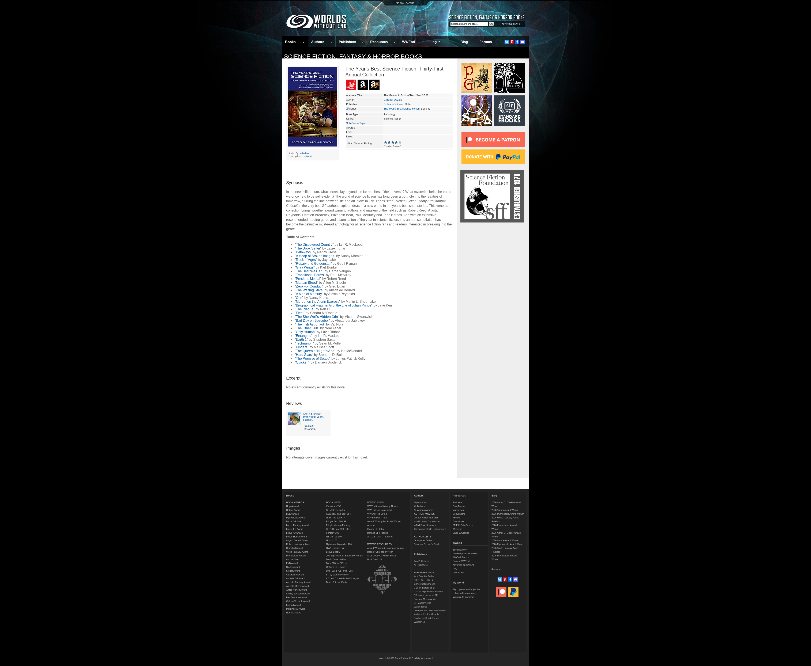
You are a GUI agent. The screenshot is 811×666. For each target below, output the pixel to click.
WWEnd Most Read (377, 517)
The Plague (304, 309)
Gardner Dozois (393, 99)
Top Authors (420, 502)
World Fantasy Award (297, 552)
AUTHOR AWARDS (424, 514)
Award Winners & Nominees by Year (385, 548)
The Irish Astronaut (310, 324)
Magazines (458, 510)
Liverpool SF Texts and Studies (430, 610)
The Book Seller (308, 248)
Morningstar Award (295, 609)
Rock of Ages (306, 260)
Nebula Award (293, 510)
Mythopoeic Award (295, 517)
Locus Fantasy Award (297, 525)
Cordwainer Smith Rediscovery (430, 529)
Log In (435, 42)
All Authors (419, 506)
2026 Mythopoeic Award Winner (507, 514)
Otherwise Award (295, 574)
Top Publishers (421, 561)
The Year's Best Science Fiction (402, 108)
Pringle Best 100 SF (336, 521)
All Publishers (421, 565)
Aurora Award (293, 559)
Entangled (303, 336)
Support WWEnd (461, 561)
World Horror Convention (427, 521)
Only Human (305, 332)
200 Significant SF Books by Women (344, 555)
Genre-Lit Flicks (375, 529)
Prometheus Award (296, 555)
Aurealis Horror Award (297, 586)
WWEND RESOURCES (379, 544)
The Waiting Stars (309, 290)
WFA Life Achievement (425, 525)
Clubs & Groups (461, 533)
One (299, 298)
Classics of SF (333, 506)
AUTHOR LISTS (422, 536)
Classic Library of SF (424, 587)
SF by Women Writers (337, 574)
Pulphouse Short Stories (426, 618)
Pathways (303, 252)
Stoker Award (293, 571)
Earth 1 (301, 339)
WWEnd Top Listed (377, 514)
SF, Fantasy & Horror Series (381, 555)
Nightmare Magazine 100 (339, 544)
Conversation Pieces (424, 584)
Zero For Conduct (309, 286)
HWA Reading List (335, 548)
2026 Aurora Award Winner (505, 510)
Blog (464, 42)
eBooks (456, 517)
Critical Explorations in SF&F (428, 591)
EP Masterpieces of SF (426, 595)
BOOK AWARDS (295, 502)
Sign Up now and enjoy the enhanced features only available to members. (466, 593)
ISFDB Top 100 (334, 536)
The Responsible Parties (465, 553)
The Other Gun (307, 328)
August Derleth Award (297, 540)
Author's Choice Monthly (426, 614)
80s (345, 571)
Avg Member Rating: (360, 143)
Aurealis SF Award (295, 578)
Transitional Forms (310, 275)
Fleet (299, 313)
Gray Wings (304, 267)
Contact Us (458, 572)
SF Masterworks (422, 603)
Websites (457, 529)
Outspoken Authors (424, 540)
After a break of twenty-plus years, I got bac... (314, 416)
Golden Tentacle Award (298, 601)
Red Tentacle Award (296, 597)
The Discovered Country (314, 244)
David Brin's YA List (336, 559)
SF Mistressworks (335, 510)
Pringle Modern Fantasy (338, 525)
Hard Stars (304, 355)
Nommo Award (293, 612)
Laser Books (420, 606)
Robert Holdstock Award (298, 544)
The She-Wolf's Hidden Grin (317, 317)
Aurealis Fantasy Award (298, 582)
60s (334, 571)
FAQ (455, 568)
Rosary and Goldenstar (313, 263)
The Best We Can (309, 271)
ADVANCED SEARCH (511, 24)
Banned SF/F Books (377, 533)
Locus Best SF (333, 552)
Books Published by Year (380, 552)
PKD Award (292, 563)
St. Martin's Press (393, 104)
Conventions (459, 514)
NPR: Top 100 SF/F (336, 517)
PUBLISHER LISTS (424, 572)
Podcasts (457, 502)
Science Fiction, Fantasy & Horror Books (353, 56)
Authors (317, 42)
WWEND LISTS (375, 502)
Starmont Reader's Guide (427, 544)
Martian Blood (306, 282)
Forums (485, 42)
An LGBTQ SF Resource (380, 536)
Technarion (304, 343)
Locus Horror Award (296, 536)
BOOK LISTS (333, 502)
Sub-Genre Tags (355, 123)
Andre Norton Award (296, 590)
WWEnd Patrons (461, 557)
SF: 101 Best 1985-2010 (338, 529)
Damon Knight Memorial (426, 517)
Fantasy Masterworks (425, 599)
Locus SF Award (294, 521)
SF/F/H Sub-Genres (463, 525)
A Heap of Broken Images (315, 256)
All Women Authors (423, 510)
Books (290, 42)
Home (381, 658)
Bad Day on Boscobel (312, 320)
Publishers (347, 42)
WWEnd (408, 42)
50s (328, 571)
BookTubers (459, 506)
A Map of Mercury (309, 294)
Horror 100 (331, 540)
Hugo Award (292, 506)
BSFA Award (292, 514)
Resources (379, 42)
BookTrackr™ (374, 559)
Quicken (302, 362)
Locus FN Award (294, 529)
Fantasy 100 (332, 533)
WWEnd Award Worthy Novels (382, 506)
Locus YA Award (294, 533)
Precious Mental (308, 279)
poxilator (309, 425)
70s (339, 571)
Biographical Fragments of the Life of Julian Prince (333, 305)
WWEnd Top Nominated (379, 510)
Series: (353, 108)
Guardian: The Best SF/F (339, 514)
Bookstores (458, 521)
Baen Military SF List (336, 563)
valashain (304, 153)
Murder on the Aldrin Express (317, 301)
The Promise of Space (312, 358)
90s (351, 571)
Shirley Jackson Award (298, 593)
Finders (301, 347)
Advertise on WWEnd (463, 565)
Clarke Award (293, 567)
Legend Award (293, 605)
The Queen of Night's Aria (315, 351)
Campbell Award (294, 548)
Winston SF (420, 622)
